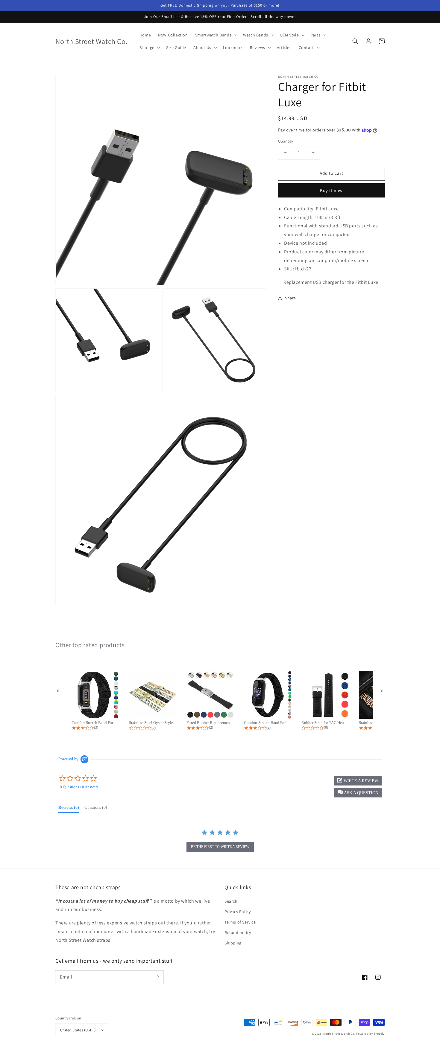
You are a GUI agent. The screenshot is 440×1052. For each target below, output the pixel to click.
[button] (355, 41)
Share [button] (290, 298)
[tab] (68, 809)
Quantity (285, 141)
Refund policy (237, 932)
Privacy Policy (237, 911)
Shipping (233, 943)
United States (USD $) (78, 1030)
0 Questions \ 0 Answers (79, 787)
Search (231, 901)
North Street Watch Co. (339, 1034)
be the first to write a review (220, 847)
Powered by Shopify (370, 1034)
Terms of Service (240, 922)
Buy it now (331, 190)
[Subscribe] (156, 977)
